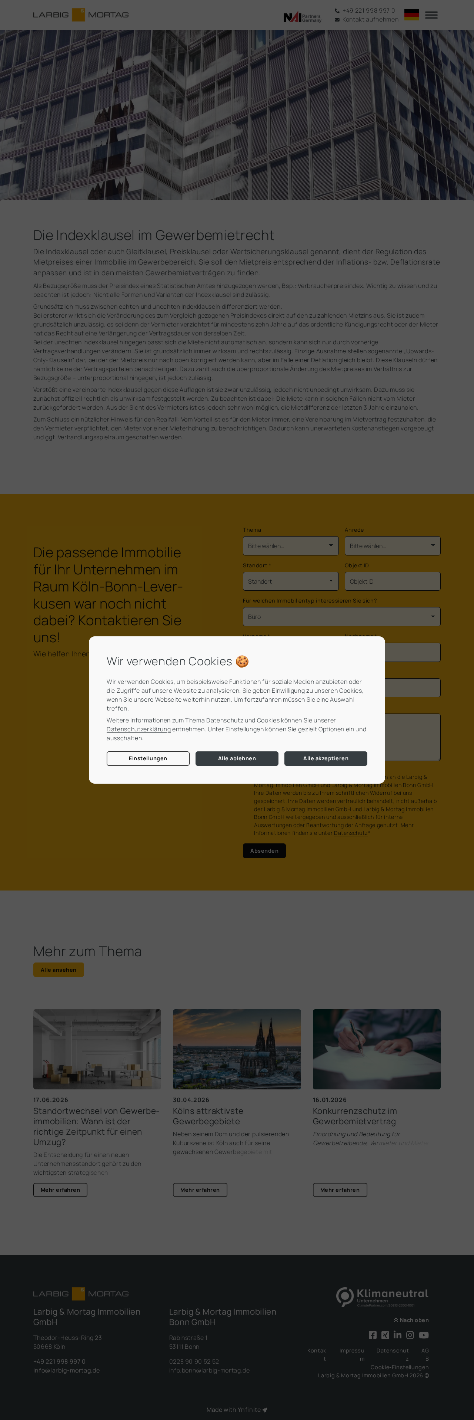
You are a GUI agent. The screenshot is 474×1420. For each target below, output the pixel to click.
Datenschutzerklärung (139, 729)
